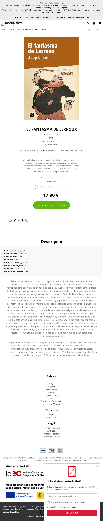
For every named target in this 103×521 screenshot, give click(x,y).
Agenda (51, 386)
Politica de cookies (51, 433)
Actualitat (51, 392)
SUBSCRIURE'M (72, 513)
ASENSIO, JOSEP (51, 134)
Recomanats (51, 389)
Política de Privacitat (51, 436)
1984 (51, 138)
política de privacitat (77, 502)
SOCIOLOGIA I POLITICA (51, 141)
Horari (51, 398)
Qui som (51, 414)
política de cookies (11, 512)
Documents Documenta (51, 401)
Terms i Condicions (51, 428)
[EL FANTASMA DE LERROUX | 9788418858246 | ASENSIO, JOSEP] (51, 78)
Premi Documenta (52, 395)
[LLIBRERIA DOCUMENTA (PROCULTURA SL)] (12, 24)
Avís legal (51, 431)
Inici (51, 380)
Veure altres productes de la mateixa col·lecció (36, 151)
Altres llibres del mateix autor (72, 151)
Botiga (51, 383)
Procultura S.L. (51, 417)
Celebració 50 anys (51, 404)
